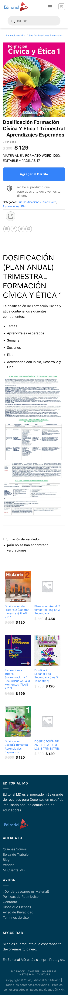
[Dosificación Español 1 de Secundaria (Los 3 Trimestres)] (47, 650)
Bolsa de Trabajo (16, 854)
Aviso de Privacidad (18, 912)
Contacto (10, 902)
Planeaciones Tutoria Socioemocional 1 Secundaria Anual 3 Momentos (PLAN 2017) (17, 679)
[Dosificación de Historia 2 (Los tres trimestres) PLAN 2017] (18, 586)
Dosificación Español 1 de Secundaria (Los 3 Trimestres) (46, 676)
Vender (8, 865)
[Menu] (49, 7)
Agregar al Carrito (34, 174)
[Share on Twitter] (21, 229)
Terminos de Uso (16, 917)
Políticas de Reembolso (21, 897)
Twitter (33, 971)
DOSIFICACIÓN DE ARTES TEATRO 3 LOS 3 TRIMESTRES (47, 745)
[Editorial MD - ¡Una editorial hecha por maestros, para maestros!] (16, 6)
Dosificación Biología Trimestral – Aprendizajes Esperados (17, 747)
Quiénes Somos (15, 849)
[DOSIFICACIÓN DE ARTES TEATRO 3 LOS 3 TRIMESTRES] (47, 721)
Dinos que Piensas (17, 907)
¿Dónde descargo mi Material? (26, 891)
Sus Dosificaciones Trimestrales (46, 35)
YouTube (43, 974)
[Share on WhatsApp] (6, 229)
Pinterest (49, 971)
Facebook (18, 971)
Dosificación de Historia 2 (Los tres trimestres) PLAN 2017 (17, 612)
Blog (6, 860)
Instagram (26, 974)
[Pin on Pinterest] (28, 229)
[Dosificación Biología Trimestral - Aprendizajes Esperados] (18, 721)
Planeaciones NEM (15, 35)
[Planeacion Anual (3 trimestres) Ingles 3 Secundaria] (47, 586)
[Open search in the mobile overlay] (34, 20)
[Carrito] (61, 6)
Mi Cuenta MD (14, 870)
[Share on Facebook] (14, 229)
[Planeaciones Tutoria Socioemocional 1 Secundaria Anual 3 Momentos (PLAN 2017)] (18, 650)
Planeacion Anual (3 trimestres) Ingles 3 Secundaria (47, 610)
